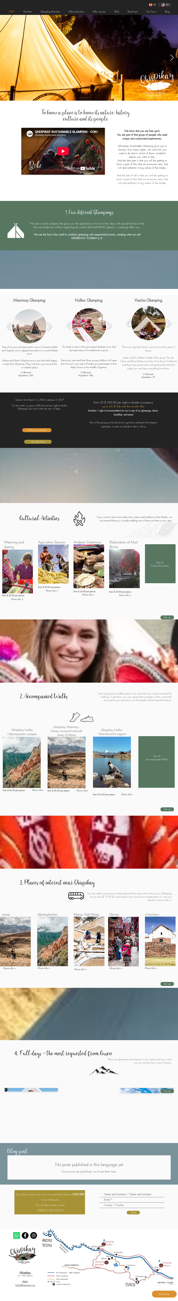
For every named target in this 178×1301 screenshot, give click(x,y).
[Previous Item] (6, 57)
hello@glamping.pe (25, 1285)
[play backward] (9, 326)
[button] (29, 326)
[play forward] (49, 326)
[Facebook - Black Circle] (25, 1235)
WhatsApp (24, 1272)
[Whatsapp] (16, 1235)
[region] (17, 571)
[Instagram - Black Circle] (33, 1235)
